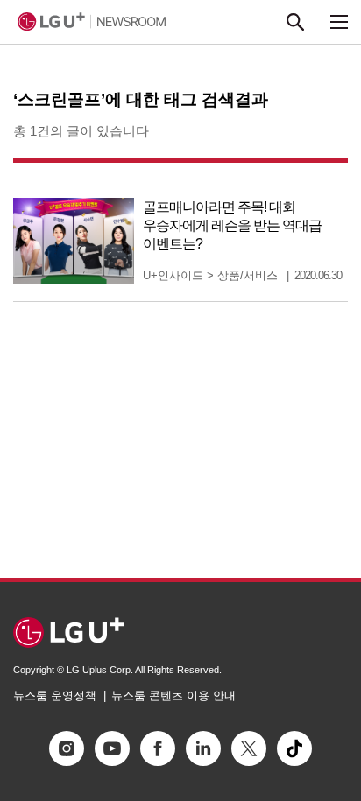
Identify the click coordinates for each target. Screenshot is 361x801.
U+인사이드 (173, 275)
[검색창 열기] (295, 22)
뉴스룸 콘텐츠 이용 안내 (173, 695)
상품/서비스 (247, 275)
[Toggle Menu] (339, 22)
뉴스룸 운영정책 (54, 695)
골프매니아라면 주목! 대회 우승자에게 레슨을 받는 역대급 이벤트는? (232, 225)
